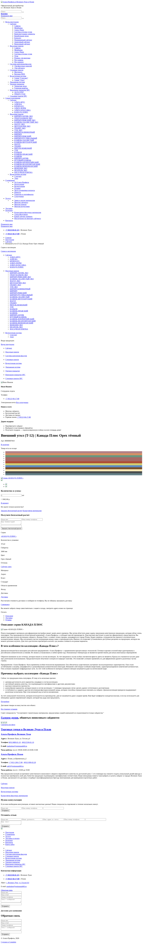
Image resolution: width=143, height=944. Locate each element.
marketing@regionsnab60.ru (16, 886)
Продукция (9, 240)
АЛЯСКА (18, 104)
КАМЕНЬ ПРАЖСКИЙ (23, 154)
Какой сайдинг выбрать (23, 216)
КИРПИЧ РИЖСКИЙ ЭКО (24, 120)
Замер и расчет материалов (24, 200)
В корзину (5, 503)
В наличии (5, 445)
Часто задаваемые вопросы (24, 190)
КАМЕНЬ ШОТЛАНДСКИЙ (25, 142)
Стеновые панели (16, 70)
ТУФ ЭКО (18, 130)
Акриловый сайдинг (22, 42)
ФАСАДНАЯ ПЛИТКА (23, 172)
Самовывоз (5, 604)
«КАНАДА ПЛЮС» (9, 536)
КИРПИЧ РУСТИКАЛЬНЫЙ (25, 138)
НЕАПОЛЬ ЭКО (20, 170)
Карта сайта (9, 844)
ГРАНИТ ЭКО (19, 128)
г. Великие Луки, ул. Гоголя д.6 (17, 883)
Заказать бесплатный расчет (11, 511)
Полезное (9, 210)
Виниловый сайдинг (22, 44)
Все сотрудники (22, 402)
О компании (10, 180)
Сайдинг (13, 24)
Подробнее (5, 702)
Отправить (5, 810)
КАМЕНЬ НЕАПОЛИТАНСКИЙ (27, 164)
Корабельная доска (21, 36)
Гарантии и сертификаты (24, 194)
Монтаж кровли (20, 204)
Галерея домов (9, 717)
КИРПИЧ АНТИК (21, 158)
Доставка (8, 208)
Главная (8, 238)
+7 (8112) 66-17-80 (12, 399)
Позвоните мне (7, 16)
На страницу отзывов (9, 709)
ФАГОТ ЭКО (19, 124)
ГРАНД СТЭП (19, 94)
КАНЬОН (18, 152)
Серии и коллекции (12, 98)
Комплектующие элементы (24, 34)
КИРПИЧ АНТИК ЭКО (23, 116)
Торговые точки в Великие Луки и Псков (26, 729)
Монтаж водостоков (22, 206)
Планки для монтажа (22, 58)
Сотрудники (19, 196)
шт (23, 495)
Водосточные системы (9, 792)
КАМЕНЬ (18, 156)
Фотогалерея (19, 184)
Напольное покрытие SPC (20, 90)
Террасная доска (20, 86)
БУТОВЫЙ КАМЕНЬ (22, 160)
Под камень (18, 60)
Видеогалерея (19, 186)
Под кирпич (19, 62)
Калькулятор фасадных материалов (27, 212)
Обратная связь (7, 890)
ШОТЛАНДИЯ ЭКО (22, 126)
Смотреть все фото (8, 725)
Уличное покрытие (17, 84)
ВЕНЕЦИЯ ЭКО (20, 168)
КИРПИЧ (18, 134)
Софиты (17, 26)
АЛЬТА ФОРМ (20, 108)
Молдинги (18, 72)
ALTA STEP (19, 92)
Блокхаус (17, 38)
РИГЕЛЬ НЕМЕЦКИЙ (23, 148)
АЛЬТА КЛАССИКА (22, 110)
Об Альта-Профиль (21, 182)
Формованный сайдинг (23, 40)
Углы (16, 56)
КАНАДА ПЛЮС (21, 112)
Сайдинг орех (6, 567)
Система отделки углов (23, 32)
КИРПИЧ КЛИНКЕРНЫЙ (24, 132)
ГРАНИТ (17, 146)
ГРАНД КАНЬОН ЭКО (23, 118)
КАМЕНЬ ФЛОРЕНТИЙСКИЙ (26, 162)
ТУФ (16, 150)
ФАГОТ (17, 144)
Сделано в (8, 942)
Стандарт (17, 176)
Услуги (8, 198)
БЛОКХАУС (19, 106)
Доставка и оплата (12, 838)
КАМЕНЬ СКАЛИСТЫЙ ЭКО (26, 122)
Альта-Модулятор (21, 214)
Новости (17, 192)
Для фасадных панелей (23, 66)
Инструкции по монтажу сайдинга (27, 218)
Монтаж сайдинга (21, 202)
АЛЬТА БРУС (19, 102)
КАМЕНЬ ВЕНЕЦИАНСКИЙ (26, 166)
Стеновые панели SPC (18, 96)
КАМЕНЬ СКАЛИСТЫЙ (24, 140)
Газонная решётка (21, 88)
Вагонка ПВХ (19, 74)
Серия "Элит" (19, 80)
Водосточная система (18, 76)
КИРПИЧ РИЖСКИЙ (22, 136)
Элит (16, 178)
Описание (9, 616)
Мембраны (18, 28)
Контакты (9, 220)
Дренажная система (17, 82)
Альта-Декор (19, 30)
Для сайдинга (19, 68)
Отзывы (17, 188)
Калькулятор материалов (32, 511)
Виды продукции (12, 22)
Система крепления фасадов (20, 64)
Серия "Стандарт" (21, 78)
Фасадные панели (16, 46)
